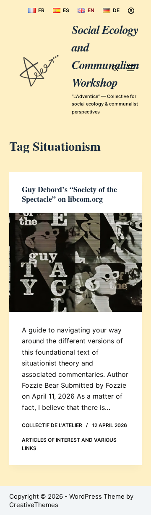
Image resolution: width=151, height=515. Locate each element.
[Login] (131, 11)
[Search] (115, 68)
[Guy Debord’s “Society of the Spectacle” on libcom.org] (75, 262)
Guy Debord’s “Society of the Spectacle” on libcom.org (69, 194)
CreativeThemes (33, 505)
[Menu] (130, 68)
